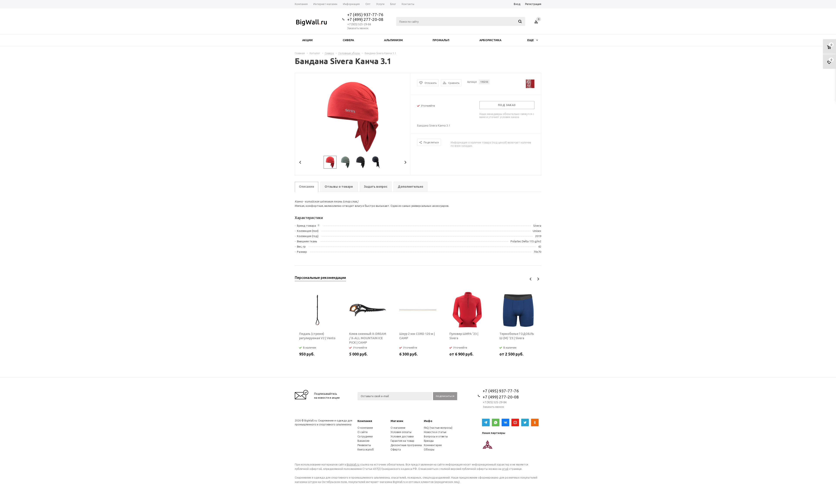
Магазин (397, 420)
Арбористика (490, 40)
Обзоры (429, 449)
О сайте (362, 432)
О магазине (398, 427)
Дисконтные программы (406, 445)
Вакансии (363, 440)
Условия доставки (402, 436)
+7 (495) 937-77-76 (365, 14)
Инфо (428, 420)
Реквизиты (364, 445)
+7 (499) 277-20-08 (365, 19)
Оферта (396, 449)
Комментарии (433, 445)
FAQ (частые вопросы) (438, 427)
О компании (365, 427)
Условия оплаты (401, 432)
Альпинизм (393, 40)
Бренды (429, 440)
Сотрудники (365, 436)
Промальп (441, 40)
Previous (300, 162)
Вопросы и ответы (436, 436)
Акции (307, 40)
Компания (364, 420)
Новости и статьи (435, 432)
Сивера (348, 40)
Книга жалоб (365, 449)
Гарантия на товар (402, 440)
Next (405, 162)
